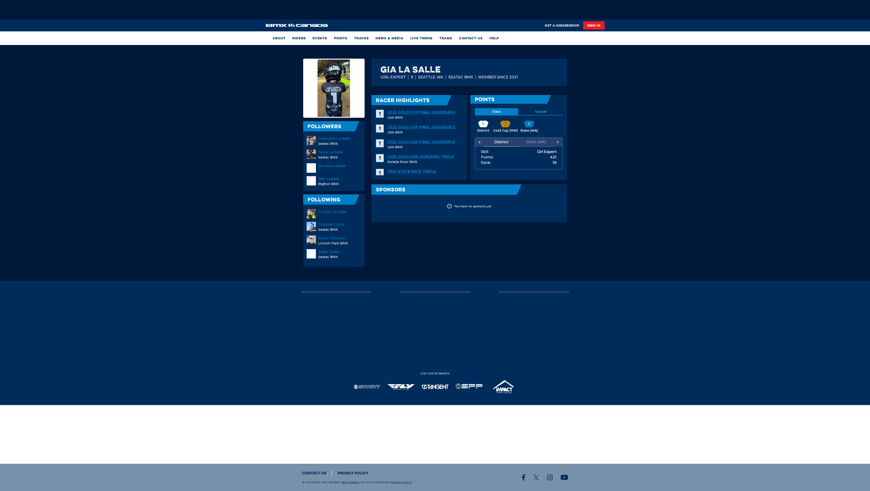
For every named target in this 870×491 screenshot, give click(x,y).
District (501, 142)
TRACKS (361, 38)
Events (320, 38)
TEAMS (445, 38)
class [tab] (496, 112)
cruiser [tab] (541, 112)
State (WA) (536, 142)
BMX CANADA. (351, 482)
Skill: (485, 152)
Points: (487, 157)
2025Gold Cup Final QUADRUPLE (421, 112)
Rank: (486, 163)
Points (340, 38)
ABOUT (278, 38)
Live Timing (421, 38)
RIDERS (299, 38)
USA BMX (334, 482)
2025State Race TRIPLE (411, 171)
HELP (494, 38)
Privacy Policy (353, 473)
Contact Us (471, 38)
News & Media (389, 38)
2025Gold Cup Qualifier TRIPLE (420, 157)
